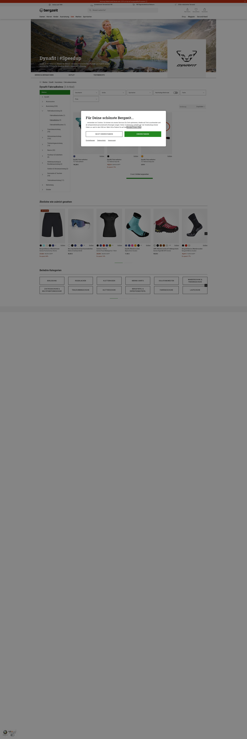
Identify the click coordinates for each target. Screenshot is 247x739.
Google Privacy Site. (134, 127)
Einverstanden (143, 134)
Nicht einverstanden (104, 134)
